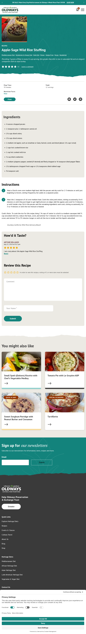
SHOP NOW (70, 2)
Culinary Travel (7, 535)
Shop (3, 548)
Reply (6, 253)
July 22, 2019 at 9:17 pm (12, 244)
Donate (11, 506)
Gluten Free (50, 55)
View (5, 94)
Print (10, 99)
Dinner (42, 55)
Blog (3, 543)
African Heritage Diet (9, 566)
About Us (5, 539)
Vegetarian (63, 55)
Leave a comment (27, 67)
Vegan (56, 55)
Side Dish (36, 55)
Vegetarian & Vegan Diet (24, 55)
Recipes (4, 526)
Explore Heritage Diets (10, 521)
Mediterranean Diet (8, 55)
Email (4, 457)
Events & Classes (8, 530)
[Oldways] (10, 10)
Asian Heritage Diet (9, 570)
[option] (43, 2)
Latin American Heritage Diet (12, 575)
